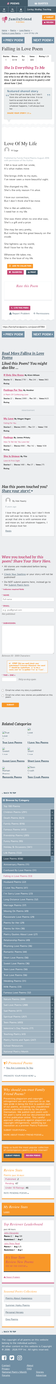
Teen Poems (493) (13, 1022)
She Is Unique (12, 456)
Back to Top (10, 793)
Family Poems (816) (14, 824)
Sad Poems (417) (13, 1011)
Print (33, 272)
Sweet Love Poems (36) (17, 963)
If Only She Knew (14, 375)
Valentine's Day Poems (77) (18, 1028)
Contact (6, 1365)
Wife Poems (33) (13, 987)
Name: (6, 595)
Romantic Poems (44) (15, 952)
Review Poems (33, 1156)
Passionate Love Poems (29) (19, 917)
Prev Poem (13, 40)
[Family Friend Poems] (17, 21)
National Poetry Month (16, 1052)
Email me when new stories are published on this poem (29, 696)
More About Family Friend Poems (23, 1135)
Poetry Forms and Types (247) (20, 1040)
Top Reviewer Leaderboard (23, 1224)
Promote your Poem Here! (19, 1076)
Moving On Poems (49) (16, 911)
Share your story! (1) (18, 113)
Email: (6, 606)
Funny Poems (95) (13, 841)
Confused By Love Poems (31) (20, 870)
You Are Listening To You (19, 1068)
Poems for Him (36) (14, 929)
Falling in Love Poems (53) (18, 876)
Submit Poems (12, 1156)
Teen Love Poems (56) (16, 969)
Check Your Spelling (15, 574)
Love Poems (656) (13, 859)
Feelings (8, 437)
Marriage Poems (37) (15, 905)
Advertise (41, 1375)
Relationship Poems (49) (17, 940)
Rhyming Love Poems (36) (18, 946)
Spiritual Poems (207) (15, 1017)
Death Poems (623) (14, 818)
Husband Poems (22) (15, 882)
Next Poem (42, 40)
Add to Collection (21, 266)
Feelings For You (13, 390)
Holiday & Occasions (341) (18, 847)
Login (7, 1212)
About (30, 1365)
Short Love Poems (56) (16, 958)
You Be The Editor (16, 1266)
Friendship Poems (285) (16, 835)
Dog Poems (12, 1319)
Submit (49, 17)
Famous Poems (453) (15, 830)
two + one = (9, 675)
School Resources (13, 1046)
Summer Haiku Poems (18, 1305)
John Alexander (11, 1233)
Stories (40, 1372)
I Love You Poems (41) (16, 888)
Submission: (9, 623)
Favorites (16, 272)
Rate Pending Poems (15, 1193)
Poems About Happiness (19, 1298)
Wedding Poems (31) (15, 981)
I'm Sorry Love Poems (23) (18, 894)
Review (49, 22)
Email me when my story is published (23, 690)
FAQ (29, 1369)
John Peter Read (12, 1244)
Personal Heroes (14, 1312)
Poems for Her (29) (14, 923)
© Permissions (41, 314)
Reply (8, 531)
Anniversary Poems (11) (16, 864)
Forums (6, 1375)
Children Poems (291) (15, 812)
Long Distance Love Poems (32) (21, 899)
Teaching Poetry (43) (15, 1034)
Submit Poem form (19, 585)
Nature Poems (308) (14, 999)
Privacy (6, 1369)
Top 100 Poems (12, 806)
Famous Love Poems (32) (17, 993)
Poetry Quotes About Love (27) (21, 934)
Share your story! (16, 491)
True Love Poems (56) (15, 975)
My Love (9, 418)
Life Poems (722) (13, 853)
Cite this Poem (21, 308)
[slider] (44, 59)
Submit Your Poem (14, 1130)
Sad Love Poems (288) (16, 1005)
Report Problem (21, 314)
